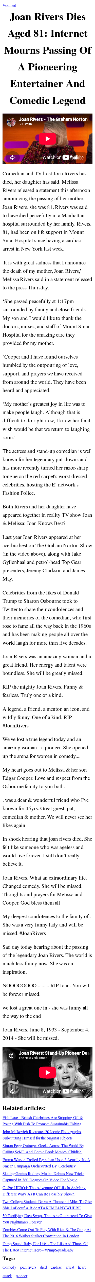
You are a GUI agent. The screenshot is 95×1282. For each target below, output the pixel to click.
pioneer (22, 1275)
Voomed (9, 5)
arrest (70, 1267)
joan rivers (28, 1267)
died (43, 1267)
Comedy (9, 1267)
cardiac (56, 1267)
